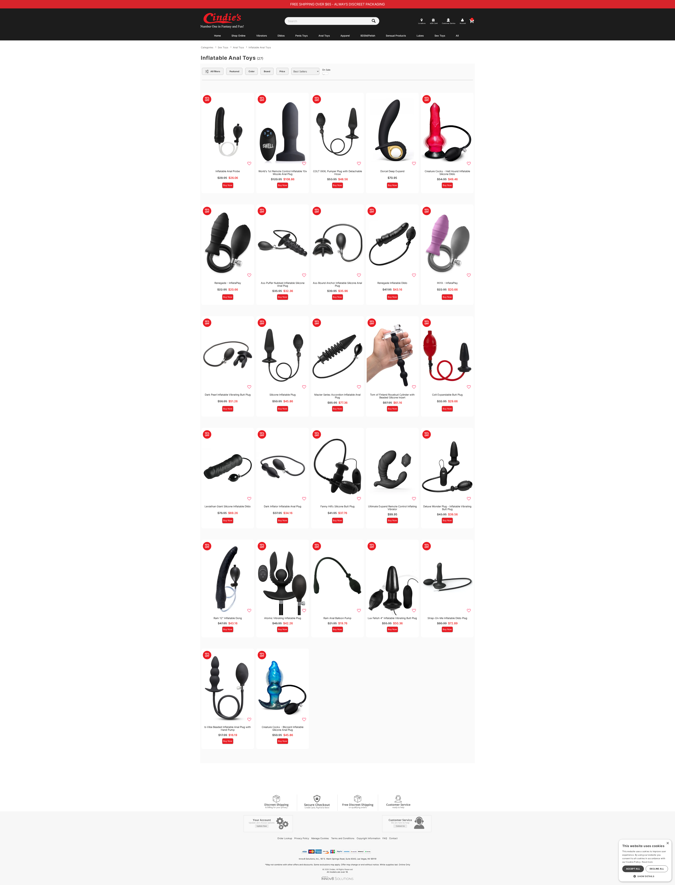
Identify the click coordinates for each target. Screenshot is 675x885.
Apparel (345, 35)
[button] (645, 876)
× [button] (667, 843)
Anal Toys (324, 35)
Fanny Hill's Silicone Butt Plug (337, 506)
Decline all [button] (657, 868)
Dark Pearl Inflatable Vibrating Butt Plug (228, 394)
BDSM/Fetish (368, 35)
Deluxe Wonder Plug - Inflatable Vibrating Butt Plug (447, 508)
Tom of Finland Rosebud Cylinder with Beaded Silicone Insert (392, 396)
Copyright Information (368, 838)
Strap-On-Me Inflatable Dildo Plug (447, 618)
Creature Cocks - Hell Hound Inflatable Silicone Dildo (447, 172)
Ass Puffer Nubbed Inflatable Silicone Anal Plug (282, 284)
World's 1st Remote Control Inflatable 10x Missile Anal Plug (282, 172)
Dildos (281, 35)
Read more (647, 862)
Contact (393, 838)
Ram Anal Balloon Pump (337, 618)
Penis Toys (301, 35)
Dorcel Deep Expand (392, 171)
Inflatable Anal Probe (228, 171)
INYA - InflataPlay (447, 282)
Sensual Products (396, 35)
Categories (207, 47)
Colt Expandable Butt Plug (447, 394)
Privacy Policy (301, 838)
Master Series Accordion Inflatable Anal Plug (337, 396)
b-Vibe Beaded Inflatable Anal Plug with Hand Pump (227, 728)
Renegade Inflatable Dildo (392, 282)
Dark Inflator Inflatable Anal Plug (282, 506)
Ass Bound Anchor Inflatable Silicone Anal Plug (337, 284)
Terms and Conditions (342, 838)
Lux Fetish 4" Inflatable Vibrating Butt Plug (392, 618)
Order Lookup (284, 838)
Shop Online (238, 35)
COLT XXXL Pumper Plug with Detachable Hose (337, 172)
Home (217, 35)
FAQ (384, 838)
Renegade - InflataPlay (227, 282)
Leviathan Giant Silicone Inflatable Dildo (228, 506)
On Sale (326, 70)
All (457, 35)
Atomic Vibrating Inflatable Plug (282, 618)
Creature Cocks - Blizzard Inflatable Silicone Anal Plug (282, 728)
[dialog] (645, 860)
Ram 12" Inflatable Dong (228, 618)
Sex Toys (440, 35)
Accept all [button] (633, 868)
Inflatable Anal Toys (260, 47)
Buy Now (227, 185)
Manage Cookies (320, 838)
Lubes (420, 35)
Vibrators (261, 35)
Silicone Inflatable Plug (282, 394)
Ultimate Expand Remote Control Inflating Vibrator (392, 508)
